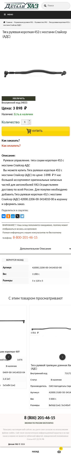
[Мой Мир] (13, 216)
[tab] (35, 249)
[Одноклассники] (8, 216)
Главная (9, 22)
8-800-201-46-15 (25, 238)
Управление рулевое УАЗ (23, 22)
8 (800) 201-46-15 (39, 418)
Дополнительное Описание (35, 249)
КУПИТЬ (35, 131)
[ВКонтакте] (4, 216)
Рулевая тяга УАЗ (41, 22)
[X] (17, 216)
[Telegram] (22, 216)
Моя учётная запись (12, 452)
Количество (11, 122)
